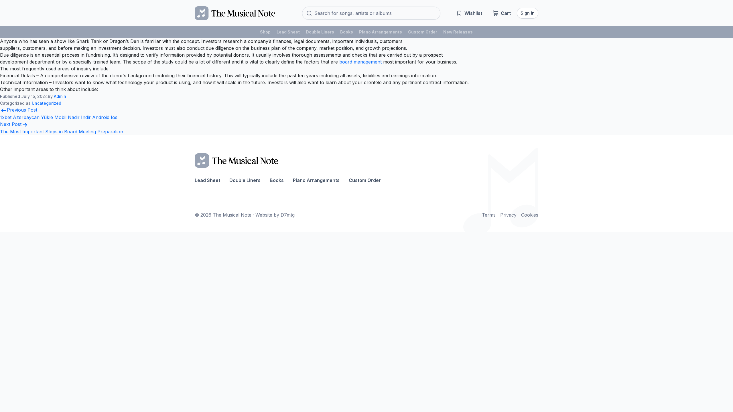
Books (346, 31)
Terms (489, 215)
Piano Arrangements (380, 31)
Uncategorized (46, 103)
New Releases (458, 31)
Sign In (528, 13)
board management (360, 62)
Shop (265, 31)
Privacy (508, 215)
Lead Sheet (288, 31)
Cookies (529, 215)
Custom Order (422, 31)
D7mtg (288, 215)
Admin (60, 96)
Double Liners (320, 31)
